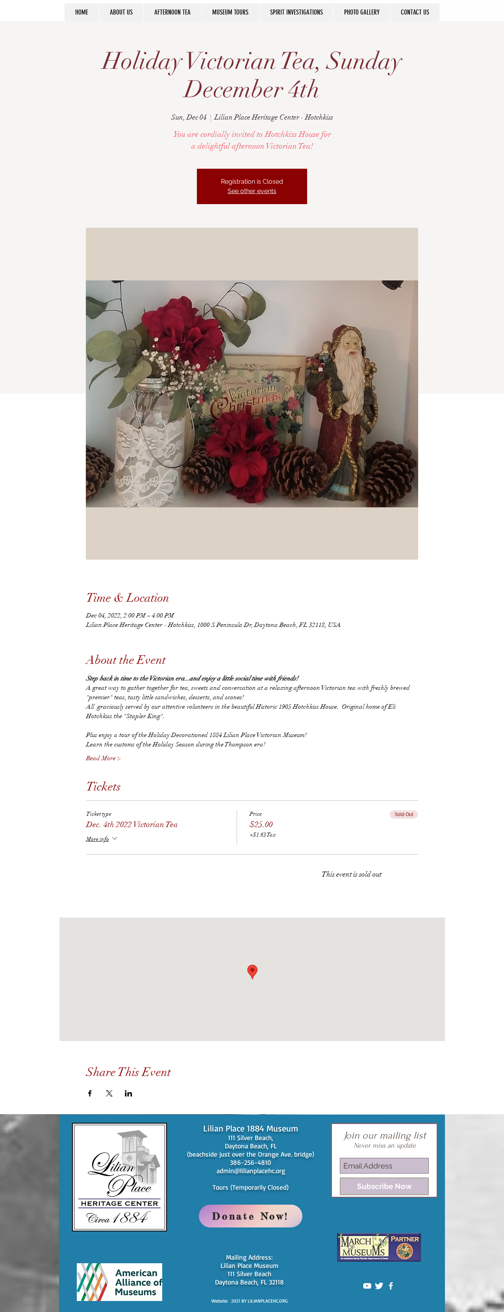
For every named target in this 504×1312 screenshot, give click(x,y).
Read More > (103, 758)
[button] (121, 12)
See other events (252, 191)
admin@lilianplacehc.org (251, 1170)
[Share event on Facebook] (90, 1093)
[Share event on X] (109, 1093)
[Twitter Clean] (379, 1286)
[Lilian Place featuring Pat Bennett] (367, 1286)
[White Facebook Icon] (391, 1286)
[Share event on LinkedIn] (128, 1093)
